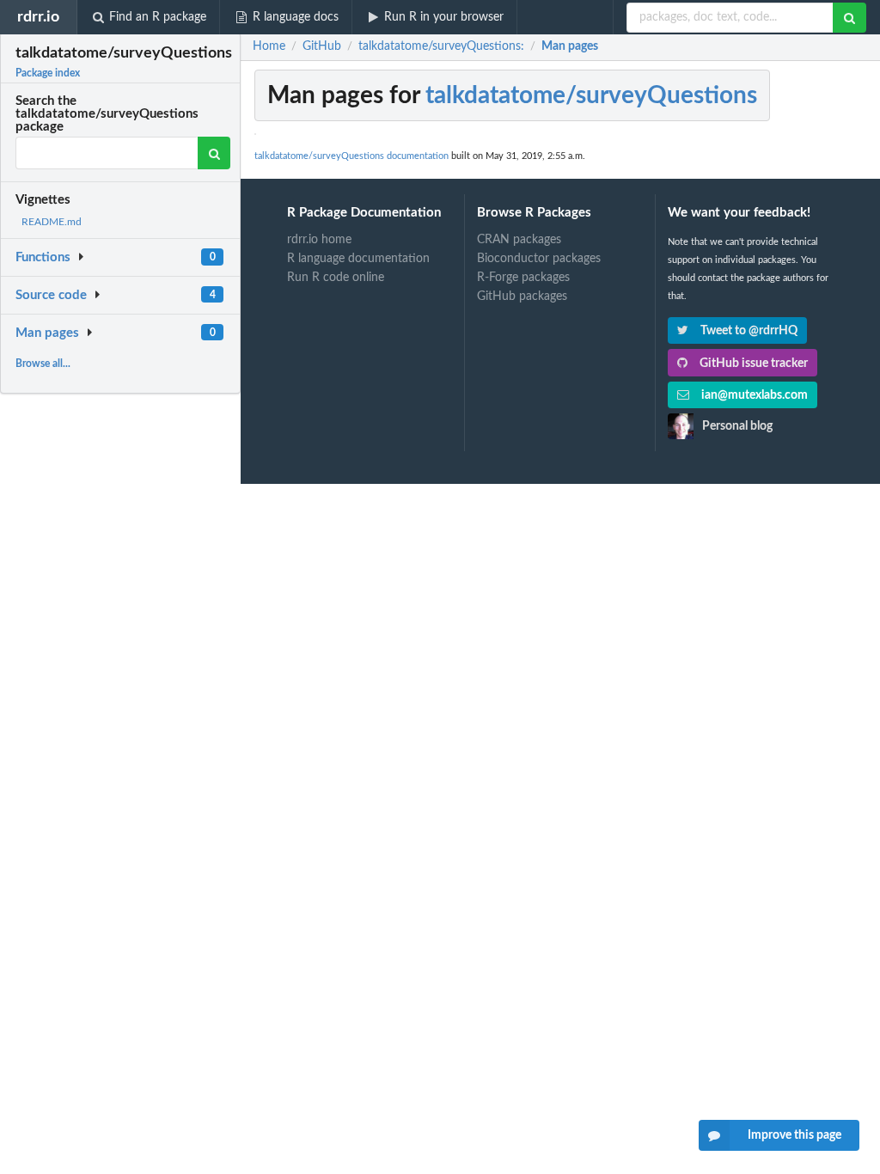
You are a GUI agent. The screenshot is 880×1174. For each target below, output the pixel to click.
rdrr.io (38, 16)
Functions (42, 257)
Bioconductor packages (539, 259)
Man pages (47, 333)
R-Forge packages (523, 278)
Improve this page (794, 1135)
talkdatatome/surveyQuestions (591, 95)
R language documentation (358, 259)
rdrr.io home (319, 240)
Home (269, 46)
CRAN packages (519, 240)
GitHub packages (522, 296)
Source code (51, 295)
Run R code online (335, 278)
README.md (51, 222)
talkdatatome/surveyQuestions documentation (351, 156)
